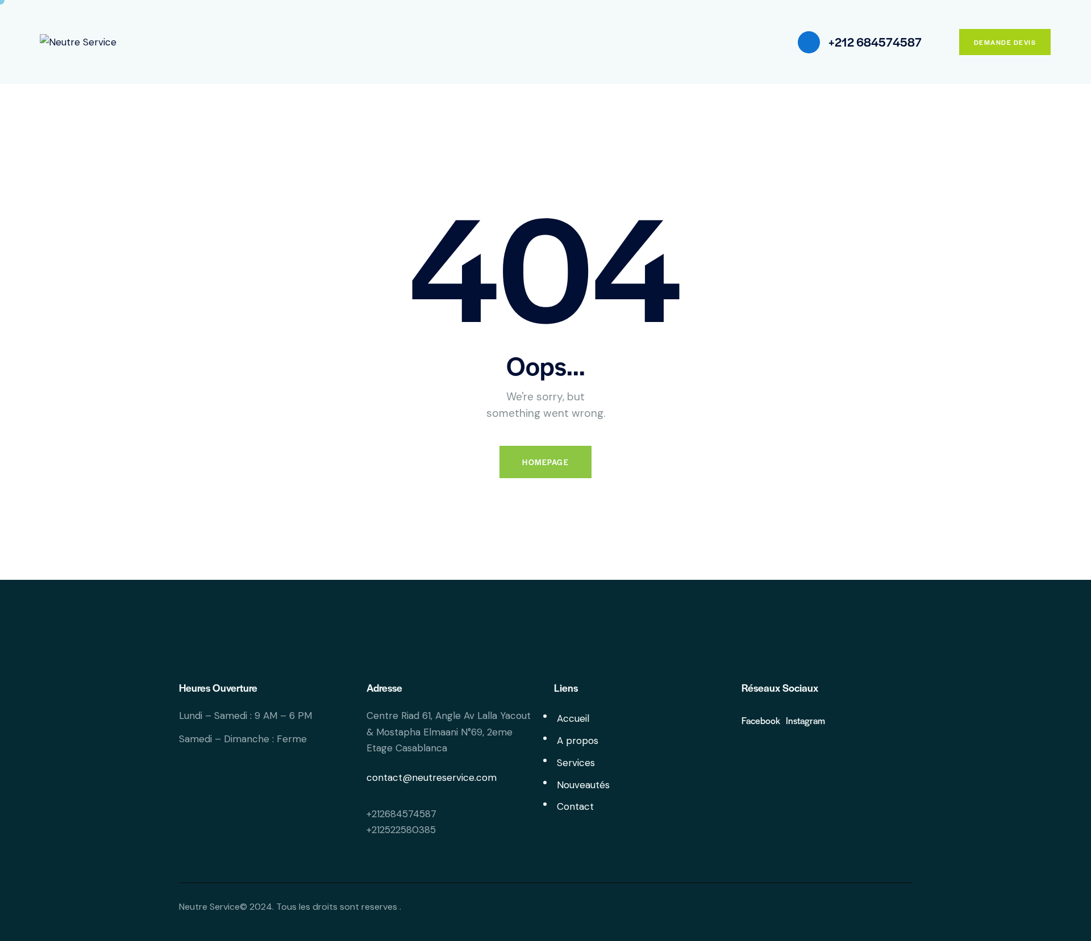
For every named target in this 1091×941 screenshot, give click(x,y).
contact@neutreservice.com (432, 777)
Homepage (545, 462)
